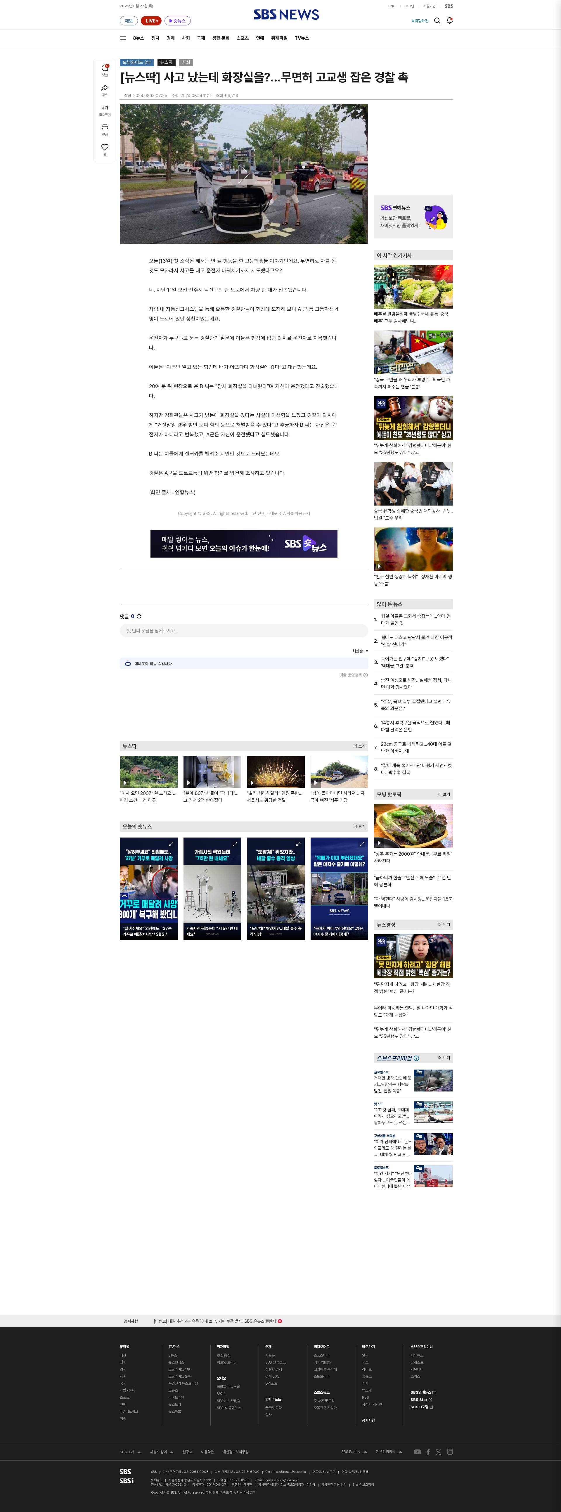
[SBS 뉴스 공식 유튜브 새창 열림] (417, 1452)
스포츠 (243, 38)
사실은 (270, 1355)
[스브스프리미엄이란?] (418, 1058)
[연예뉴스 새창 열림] (413, 216)
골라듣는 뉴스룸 (228, 1387)
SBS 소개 (130, 1453)
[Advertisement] (244, 709)
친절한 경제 (273, 1369)
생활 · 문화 (127, 1390)
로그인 (409, 6)
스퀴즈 (415, 1376)
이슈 (123, 1418)
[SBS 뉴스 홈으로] (286, 14)
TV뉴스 (302, 38)
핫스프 (378, 1104)
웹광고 (187, 1452)
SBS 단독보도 (275, 1362)
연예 (260, 38)
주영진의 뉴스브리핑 (183, 1383)
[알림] (450, 20)
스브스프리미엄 (422, 1345)
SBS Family (354, 1452)
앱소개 (367, 1390)
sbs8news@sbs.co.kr (291, 1472)
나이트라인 (176, 1397)
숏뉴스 (367, 1376)
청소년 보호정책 (363, 1485)
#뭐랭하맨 (420, 20)
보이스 (221, 1394)
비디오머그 (322, 1345)
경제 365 (272, 1376)
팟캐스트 (417, 1362)
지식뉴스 (417, 1355)
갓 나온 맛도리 (324, 1401)
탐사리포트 (273, 1398)
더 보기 (358, 744)
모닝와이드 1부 (179, 1369)
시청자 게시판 (372, 1404)
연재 (268, 1345)
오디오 (221, 1376)
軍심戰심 (224, 1355)
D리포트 (271, 1383)
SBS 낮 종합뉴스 (229, 1408)
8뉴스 (138, 38)
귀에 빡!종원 (322, 1362)
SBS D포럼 (419, 1406)
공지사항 (368, 1420)
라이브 (367, 1369)
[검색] (437, 21)
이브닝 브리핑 (227, 1362)
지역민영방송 (389, 1452)
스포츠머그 (322, 1355)
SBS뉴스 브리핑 (228, 1401)
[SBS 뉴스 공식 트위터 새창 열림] (438, 1451)
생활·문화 (221, 38)
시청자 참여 (162, 1453)
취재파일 (279, 38)
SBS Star (419, 1399)
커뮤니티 (417, 1369)
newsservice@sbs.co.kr (282, 1480)
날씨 (365, 1355)
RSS (365, 1397)
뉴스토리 (174, 1404)
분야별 (124, 1345)
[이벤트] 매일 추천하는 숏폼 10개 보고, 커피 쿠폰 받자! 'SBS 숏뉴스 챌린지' (215, 1320)
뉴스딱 (166, 62)
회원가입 (429, 6)
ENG (392, 6)
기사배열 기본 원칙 (334, 1485)
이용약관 (207, 1452)
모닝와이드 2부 (137, 62)
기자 (365, 1383)
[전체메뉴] (122, 38)
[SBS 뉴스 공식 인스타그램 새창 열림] (450, 1451)
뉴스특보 (174, 1411)
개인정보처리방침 (235, 1452)
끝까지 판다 (273, 1408)
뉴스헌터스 (176, 1362)
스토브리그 (322, 1376)
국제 (201, 38)
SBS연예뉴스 (421, 1391)
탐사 (268, 1415)
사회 (186, 38)
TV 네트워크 (129, 1411)
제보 (365, 1362)
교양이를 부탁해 (384, 1136)
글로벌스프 (381, 1072)
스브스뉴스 (322, 1391)
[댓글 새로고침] (139, 616)
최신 (123, 1355)
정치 (155, 38)
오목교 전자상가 (325, 1408)
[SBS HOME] (449, 6)
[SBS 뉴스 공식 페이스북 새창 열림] (428, 1451)
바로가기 (368, 1345)
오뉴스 (173, 1390)
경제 (171, 38)
